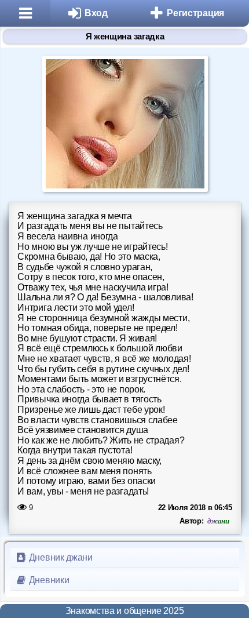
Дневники (48, 580)
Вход (96, 13)
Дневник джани (60, 557)
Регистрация (195, 13)
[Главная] (25, 13)
